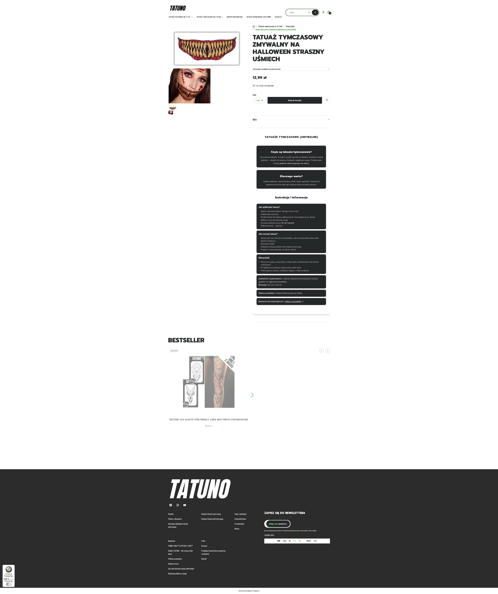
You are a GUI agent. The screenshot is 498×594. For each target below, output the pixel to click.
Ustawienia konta (240, 518)
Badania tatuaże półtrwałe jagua (212, 518)
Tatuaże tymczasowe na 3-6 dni (270, 26)
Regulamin (171, 540)
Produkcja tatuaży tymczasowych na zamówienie (213, 552)
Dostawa (204, 545)
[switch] (8, 584)
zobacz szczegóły (293, 301)
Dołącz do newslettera (278, 523)
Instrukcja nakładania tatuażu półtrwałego (178, 525)
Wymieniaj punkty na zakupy (177, 573)
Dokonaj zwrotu (173, 563)
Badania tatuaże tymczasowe (211, 513)
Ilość (254, 94)
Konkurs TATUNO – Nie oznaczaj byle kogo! (180, 552)
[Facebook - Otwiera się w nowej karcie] (170, 505)
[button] (315, 12)
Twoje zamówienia (240, 513)
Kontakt (170, 513)
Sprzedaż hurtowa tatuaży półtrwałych (181, 568)
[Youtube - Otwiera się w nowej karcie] (184, 505)
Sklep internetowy (248, 591)
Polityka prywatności (175, 558)
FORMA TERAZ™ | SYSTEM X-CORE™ (180, 545)
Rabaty (236, 528)
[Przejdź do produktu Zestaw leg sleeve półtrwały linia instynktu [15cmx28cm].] (208, 382)
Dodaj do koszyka (294, 100)
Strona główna (254, 26)
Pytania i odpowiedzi (175, 518)
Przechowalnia (239, 523)
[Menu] (13, 566)
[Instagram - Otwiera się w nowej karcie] (177, 505)
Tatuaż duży (290, 26)
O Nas (203, 540)
